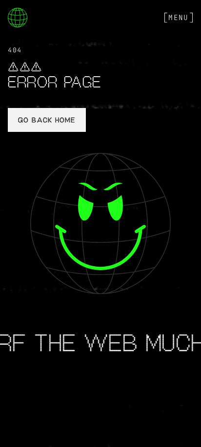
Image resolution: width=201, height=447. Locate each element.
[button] (178, 17)
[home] (17, 17)
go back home (46, 121)
